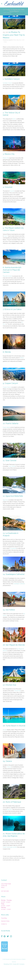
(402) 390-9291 (5, 891)
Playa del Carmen (7, 276)
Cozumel (12, 191)
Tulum (5, 236)
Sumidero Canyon (7, 83)
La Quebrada (13, 548)
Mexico (8, 12)
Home (5, 12)
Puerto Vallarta (6, 427)
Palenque (9, 809)
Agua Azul (5, 500)
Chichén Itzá (17, 690)
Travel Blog (4, 918)
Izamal (14, 119)
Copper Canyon (7, 387)
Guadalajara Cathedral (19, 583)
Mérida (22, 357)
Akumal (5, 729)
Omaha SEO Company (18, 964)
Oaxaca (9, 767)
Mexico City (6, 158)
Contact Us (4, 924)
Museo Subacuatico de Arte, (10, 847)
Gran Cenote (11, 466)
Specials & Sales (5, 921)
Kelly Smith (21, 40)
